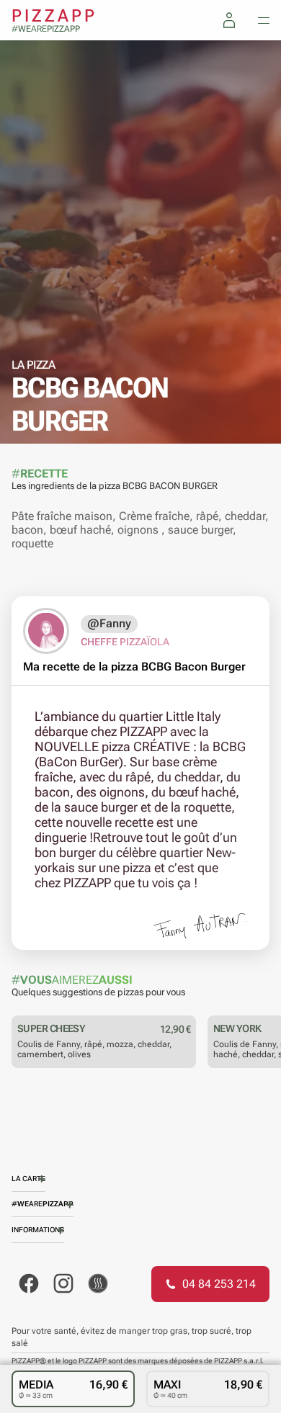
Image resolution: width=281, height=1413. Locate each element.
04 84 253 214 (219, 1284)
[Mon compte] (229, 20)
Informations (38, 1230)
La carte (28, 1179)
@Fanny (109, 623)
